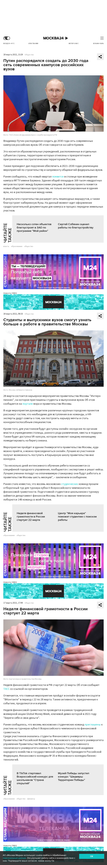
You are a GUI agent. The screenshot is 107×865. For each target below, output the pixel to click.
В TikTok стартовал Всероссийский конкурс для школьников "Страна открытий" (35, 778)
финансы (31, 799)
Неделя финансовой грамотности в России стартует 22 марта (31, 517)
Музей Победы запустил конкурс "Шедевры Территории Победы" (73, 777)
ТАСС (6, 689)
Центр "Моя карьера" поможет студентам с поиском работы (77, 517)
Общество (29, 54)
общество (28, 246)
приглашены (93, 725)
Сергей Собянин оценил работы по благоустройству (75, 226)
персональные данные (14, 858)
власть (6, 246)
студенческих (69, 484)
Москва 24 (53, 38)
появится (58, 177)
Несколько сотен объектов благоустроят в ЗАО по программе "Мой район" (34, 228)
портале (27, 404)
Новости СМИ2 (10, 293)
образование (16, 246)
